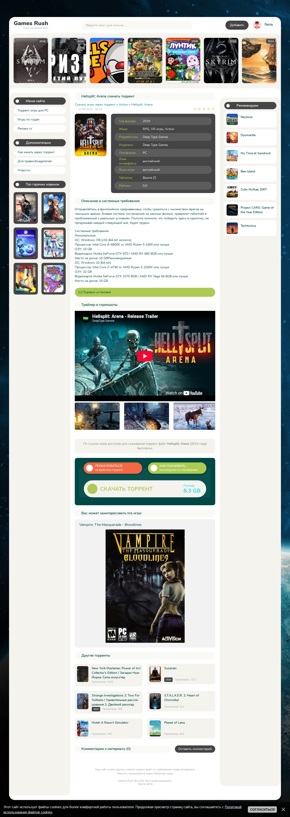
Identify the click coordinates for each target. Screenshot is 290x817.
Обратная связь (163, 773)
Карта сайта (145, 784)
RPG (146, 129)
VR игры (157, 129)
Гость (269, 24)
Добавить (237, 25)
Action (169, 129)
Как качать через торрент (36, 152)
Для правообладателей (35, 161)
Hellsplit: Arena (141, 104)
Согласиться (262, 809)
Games (31, 24)
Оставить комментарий (195, 749)
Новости (24, 170)
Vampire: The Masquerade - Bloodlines (110, 524)
